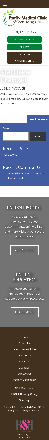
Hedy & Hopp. (30, 438)
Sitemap (24, 400)
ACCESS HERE (24, 250)
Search (7, 128)
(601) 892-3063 (23, 32)
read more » (38, 119)
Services (24, 361)
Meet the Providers (24, 349)
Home (25, 337)
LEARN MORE (24, 312)
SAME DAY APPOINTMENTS (24, 57)
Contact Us (25, 373)
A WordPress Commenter (24, 173)
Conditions (24, 355)
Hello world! (12, 88)
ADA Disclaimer (24, 388)
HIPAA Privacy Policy (24, 394)
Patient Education (24, 379)
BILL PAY (24, 47)
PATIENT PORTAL (24, 39)
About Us (24, 343)
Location (24, 367)
